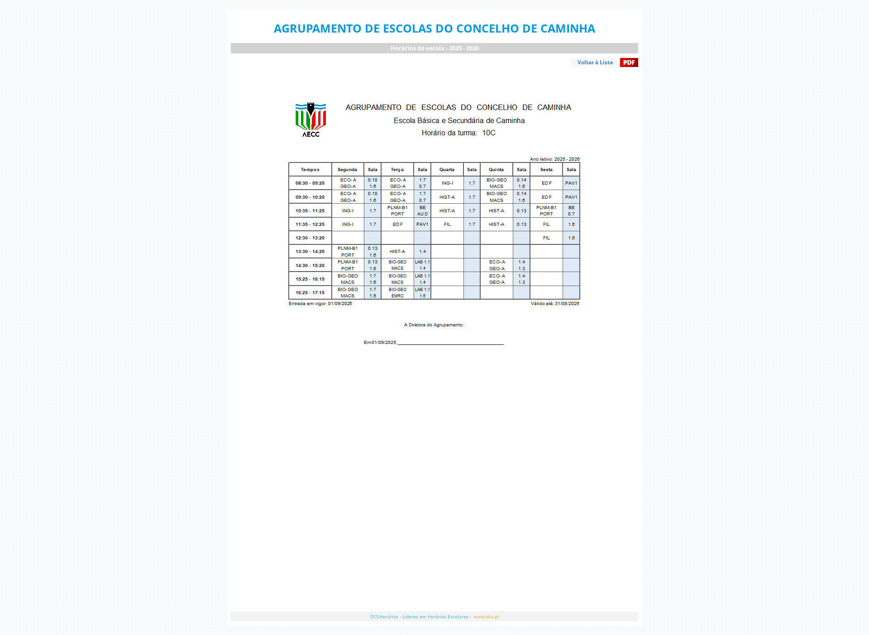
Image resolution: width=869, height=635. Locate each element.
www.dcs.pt (486, 616)
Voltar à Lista (595, 62)
